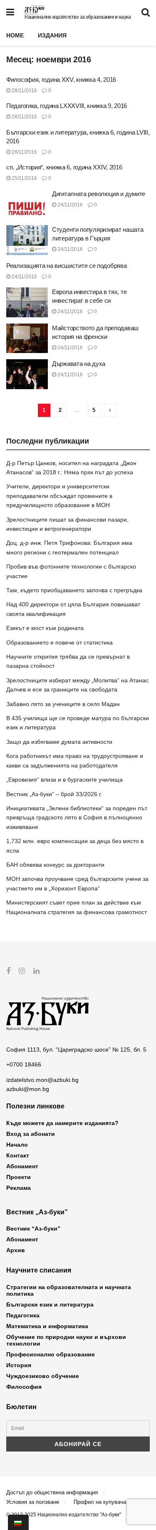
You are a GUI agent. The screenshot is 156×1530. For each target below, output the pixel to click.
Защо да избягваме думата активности (59, 741)
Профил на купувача (100, 1502)
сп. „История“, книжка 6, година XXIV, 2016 (64, 167)
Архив (15, 1250)
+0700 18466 (23, 1064)
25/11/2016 (23, 178)
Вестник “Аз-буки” (33, 1228)
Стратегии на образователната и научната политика (68, 1290)
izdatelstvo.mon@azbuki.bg (42, 1079)
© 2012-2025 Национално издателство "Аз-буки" (63, 1515)
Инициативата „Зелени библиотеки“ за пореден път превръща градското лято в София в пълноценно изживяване (76, 817)
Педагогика (23, 1315)
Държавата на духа (78, 363)
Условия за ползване (32, 1502)
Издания (52, 35)
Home (15, 35)
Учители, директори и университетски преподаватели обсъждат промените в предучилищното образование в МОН (59, 495)
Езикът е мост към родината (45, 628)
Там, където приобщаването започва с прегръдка (74, 590)
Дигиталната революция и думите (98, 193)
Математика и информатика (47, 1326)
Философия (24, 1386)
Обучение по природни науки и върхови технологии (66, 1340)
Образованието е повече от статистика (59, 642)
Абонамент (22, 1166)
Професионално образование (50, 1354)
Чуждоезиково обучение (42, 1376)
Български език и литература (50, 1304)
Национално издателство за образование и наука (78, 17)
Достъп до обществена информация (52, 1492)
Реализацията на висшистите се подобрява (66, 265)
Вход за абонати (30, 1133)
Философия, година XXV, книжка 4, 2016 (61, 79)
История (18, 1365)
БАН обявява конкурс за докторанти (55, 864)
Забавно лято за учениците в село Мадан (63, 704)
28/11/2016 (23, 90)
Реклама (18, 1187)
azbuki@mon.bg (27, 1089)
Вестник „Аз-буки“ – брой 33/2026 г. (54, 794)
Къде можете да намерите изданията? (62, 1123)
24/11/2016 (69, 205)
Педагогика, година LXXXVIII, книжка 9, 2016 (66, 105)
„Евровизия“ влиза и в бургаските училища (64, 779)
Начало (17, 1144)
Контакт (17, 1155)
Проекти (18, 1177)
